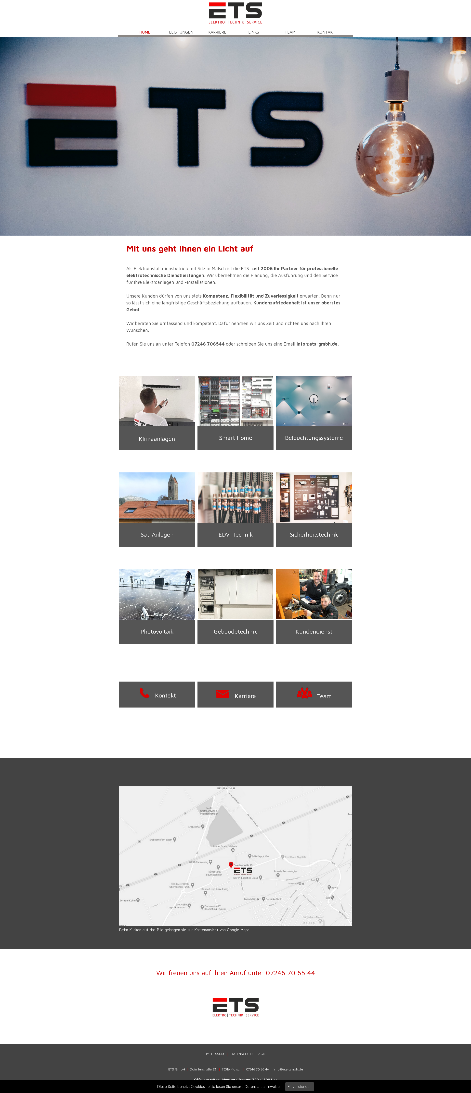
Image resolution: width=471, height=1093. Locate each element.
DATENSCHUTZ (242, 1054)
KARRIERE (217, 32)
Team (324, 696)
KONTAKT (326, 32)
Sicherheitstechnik (314, 534)
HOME (144, 32)
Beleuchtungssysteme (314, 437)
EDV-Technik (236, 534)
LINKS (253, 32)
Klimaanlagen (157, 438)
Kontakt (165, 695)
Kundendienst (314, 631)
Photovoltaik (157, 631)
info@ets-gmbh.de (288, 1069)
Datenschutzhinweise (262, 1086)
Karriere (245, 695)
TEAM (290, 32)
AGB (261, 1054)
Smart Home (235, 437)
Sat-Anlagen (157, 534)
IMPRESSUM (215, 1054)
